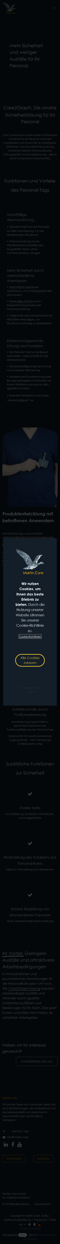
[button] (30, 689)
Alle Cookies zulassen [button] (30, 660)
